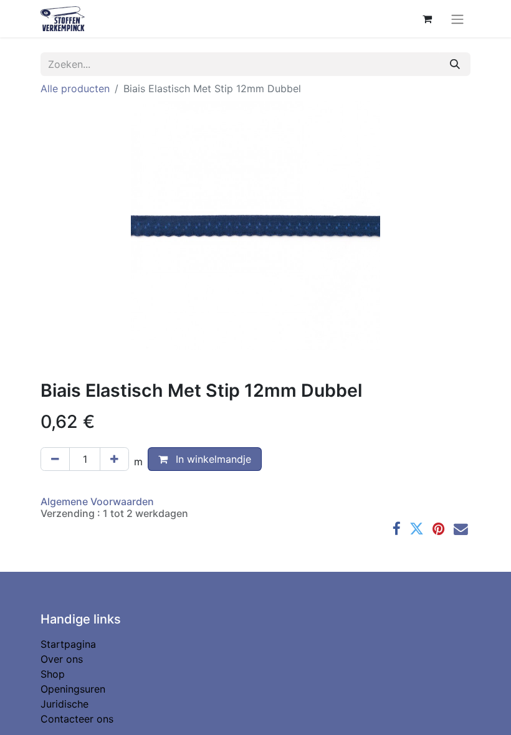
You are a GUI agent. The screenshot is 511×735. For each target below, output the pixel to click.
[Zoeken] (454, 64)
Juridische (64, 704)
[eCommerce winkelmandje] (426, 18)
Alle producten (75, 88)
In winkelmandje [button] (212, 459)
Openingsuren (73, 689)
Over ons (62, 659)
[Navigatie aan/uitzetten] (457, 18)
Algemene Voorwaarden (97, 501)
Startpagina (68, 644)
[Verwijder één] (55, 459)
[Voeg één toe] (114, 459)
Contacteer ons (77, 719)
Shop (53, 674)
